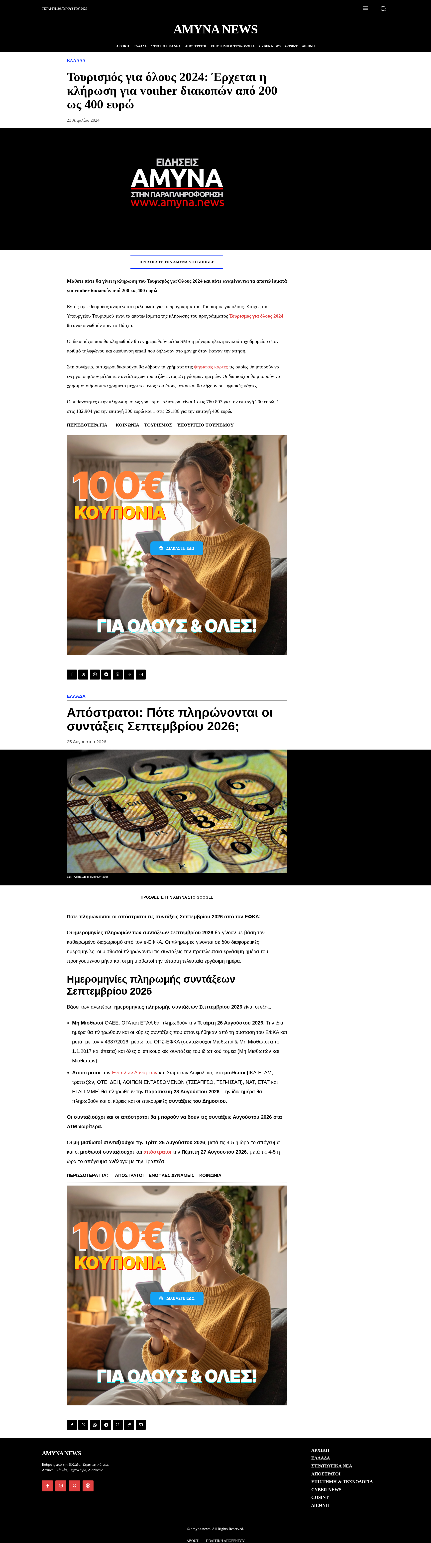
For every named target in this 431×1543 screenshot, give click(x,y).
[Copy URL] (129, 675)
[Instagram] (60, 1485)
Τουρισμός (158, 425)
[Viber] (118, 675)
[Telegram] (106, 675)
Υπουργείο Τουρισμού (205, 425)
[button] (383, 8)
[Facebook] (72, 675)
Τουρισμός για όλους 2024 (256, 316)
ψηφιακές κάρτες (211, 366)
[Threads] (88, 1485)
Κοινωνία (127, 425)
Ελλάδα (76, 60)
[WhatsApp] (95, 675)
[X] (83, 675)
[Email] (141, 675)
